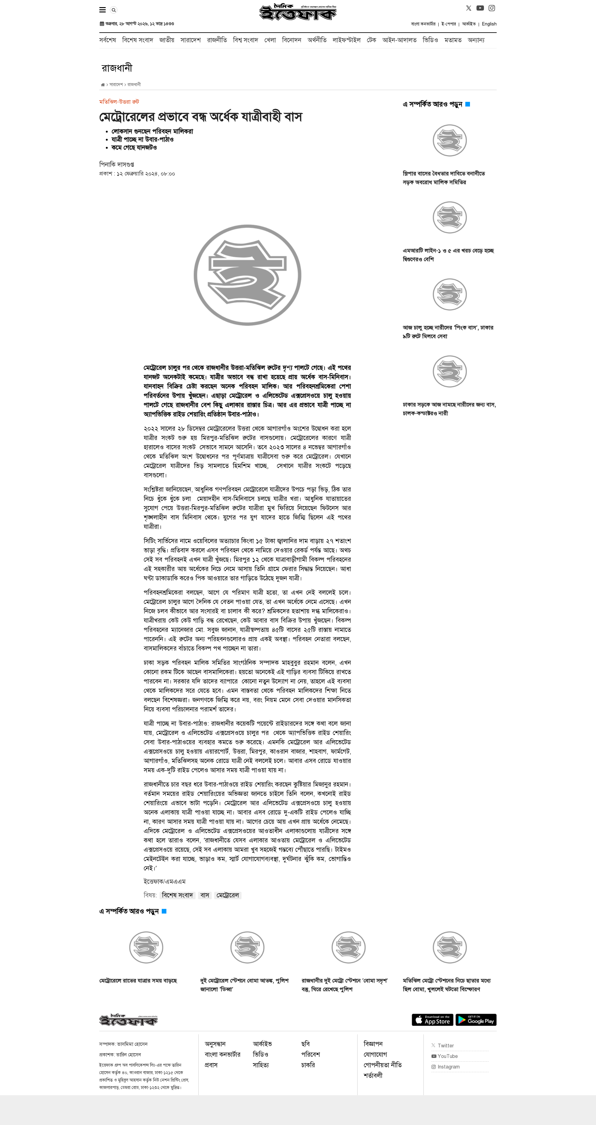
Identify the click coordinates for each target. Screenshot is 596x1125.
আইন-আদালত (399, 40)
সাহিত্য (261, 1065)
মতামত (453, 40)
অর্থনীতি (317, 40)
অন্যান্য (476, 40)
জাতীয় (167, 40)
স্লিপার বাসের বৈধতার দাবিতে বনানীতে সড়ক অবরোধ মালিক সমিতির (444, 178)
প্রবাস (211, 1065)
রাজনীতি (217, 40)
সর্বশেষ (107, 40)
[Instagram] (492, 8)
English (489, 24)
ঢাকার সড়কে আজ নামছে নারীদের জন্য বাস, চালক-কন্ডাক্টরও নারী (449, 409)
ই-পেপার (449, 24)
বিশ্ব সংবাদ (245, 40)
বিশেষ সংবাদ (137, 40)
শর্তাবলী (373, 1076)
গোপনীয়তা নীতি (383, 1065)
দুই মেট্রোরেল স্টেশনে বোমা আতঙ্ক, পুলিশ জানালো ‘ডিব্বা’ (244, 985)
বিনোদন (291, 40)
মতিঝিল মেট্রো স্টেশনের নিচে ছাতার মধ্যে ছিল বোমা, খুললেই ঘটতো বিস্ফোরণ (447, 985)
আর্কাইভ (469, 24)
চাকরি (308, 1065)
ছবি (305, 1044)
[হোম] (102, 84)
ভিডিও (430, 40)
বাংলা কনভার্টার (423, 24)
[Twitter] (469, 8)
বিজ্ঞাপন (373, 1044)
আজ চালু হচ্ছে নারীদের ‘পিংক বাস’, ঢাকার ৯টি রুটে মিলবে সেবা (448, 332)
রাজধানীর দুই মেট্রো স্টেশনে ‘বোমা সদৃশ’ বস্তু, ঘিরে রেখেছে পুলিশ (345, 985)
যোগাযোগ (375, 1055)
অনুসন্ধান (215, 1044)
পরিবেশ (310, 1055)
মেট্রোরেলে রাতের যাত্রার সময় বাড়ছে (138, 980)
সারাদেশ (191, 40)
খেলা (270, 40)
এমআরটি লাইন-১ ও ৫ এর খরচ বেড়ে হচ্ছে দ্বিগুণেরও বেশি (448, 255)
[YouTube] (480, 8)
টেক (371, 40)
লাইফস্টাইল (347, 40)
